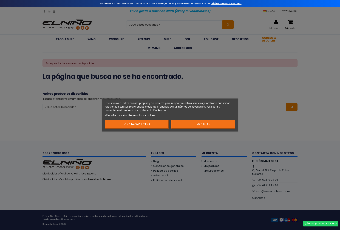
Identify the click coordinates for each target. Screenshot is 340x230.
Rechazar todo (137, 124)
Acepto (203, 124)
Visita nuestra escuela (226, 3)
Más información (116, 115)
